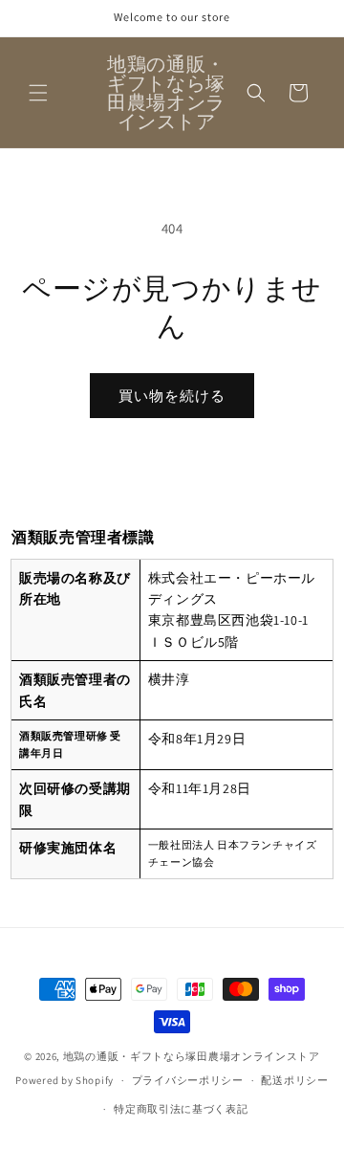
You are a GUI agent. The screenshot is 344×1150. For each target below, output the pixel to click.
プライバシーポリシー (188, 1080)
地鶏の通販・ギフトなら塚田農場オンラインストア (191, 1056)
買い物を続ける (172, 396)
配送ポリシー (294, 1080)
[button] (38, 93)
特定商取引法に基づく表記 (180, 1109)
